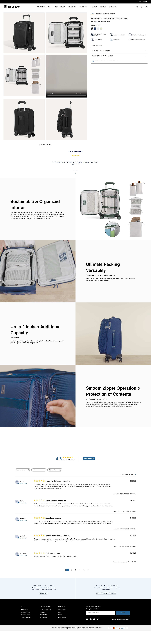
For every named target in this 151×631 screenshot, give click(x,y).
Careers (60, 614)
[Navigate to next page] (88, 570)
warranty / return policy (102, 56)
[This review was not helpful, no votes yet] (134, 494)
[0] (146, 6)
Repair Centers (43, 614)
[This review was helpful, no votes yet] (131, 494)
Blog (59, 612)
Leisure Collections (25, 614)
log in (97, 22)
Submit (123, 612)
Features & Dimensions (101, 50)
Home (92, 13)
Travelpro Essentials (26, 617)
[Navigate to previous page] (63, 570)
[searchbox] (21, 470)
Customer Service (141, 1)
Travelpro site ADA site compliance (120, 619)
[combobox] (38, 469)
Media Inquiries (62, 617)
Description (97, 45)
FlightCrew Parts (25, 612)
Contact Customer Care (45, 609)
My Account (42, 612)
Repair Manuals (43, 617)
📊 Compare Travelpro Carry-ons (105, 61)
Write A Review (89, 458)
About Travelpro (62, 609)
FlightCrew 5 (24, 609)
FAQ (41, 620)
